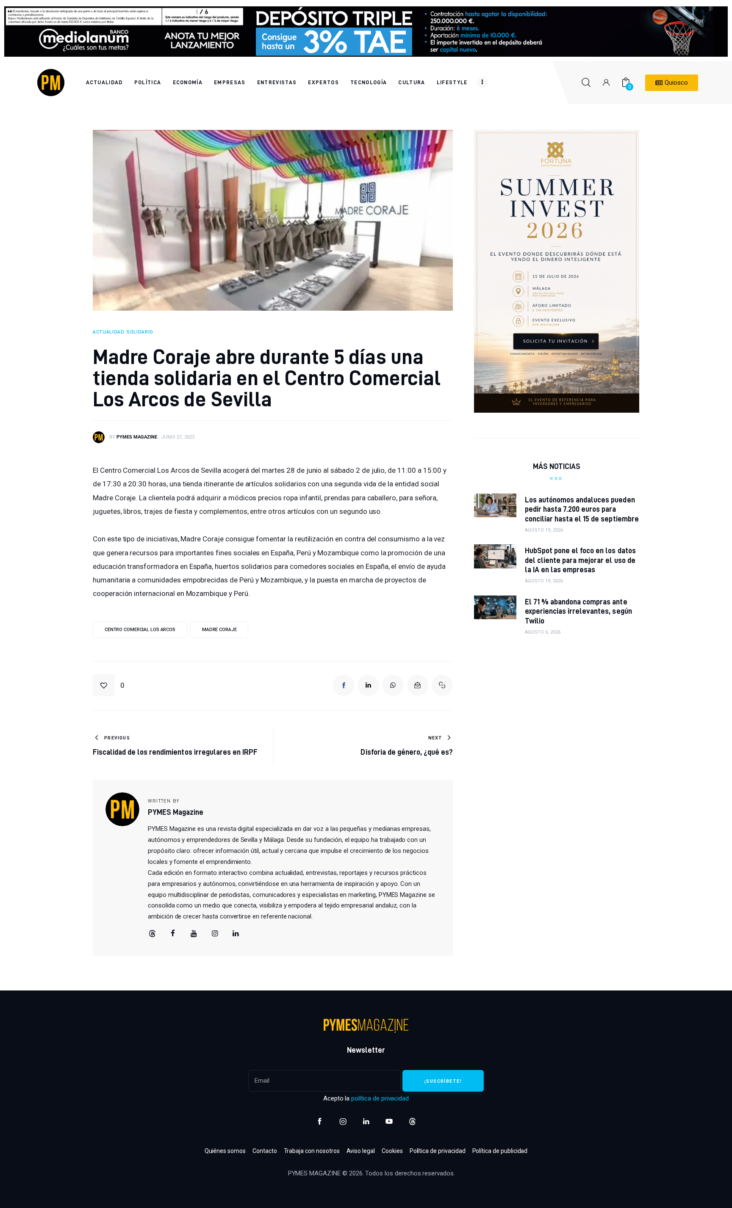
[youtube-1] (389, 1121)
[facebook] (173, 933)
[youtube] (194, 933)
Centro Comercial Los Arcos (140, 629)
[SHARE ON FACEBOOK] (343, 685)
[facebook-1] (319, 1121)
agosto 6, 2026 (542, 632)
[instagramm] (215, 933)
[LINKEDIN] (368, 685)
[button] (109, 685)
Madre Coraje (219, 629)
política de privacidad (380, 1098)
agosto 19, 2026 (544, 530)
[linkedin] (236, 933)
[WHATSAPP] (392, 685)
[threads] (152, 933)
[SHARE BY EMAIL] (417, 685)
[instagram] (343, 1121)
